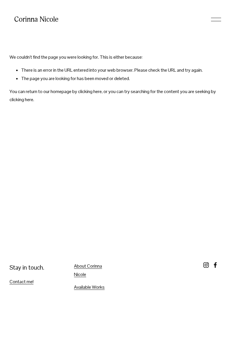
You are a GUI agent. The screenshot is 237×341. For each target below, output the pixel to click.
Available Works (89, 287)
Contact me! (22, 282)
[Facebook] (215, 265)
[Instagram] (206, 265)
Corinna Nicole (36, 19)
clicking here (90, 91)
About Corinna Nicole (88, 270)
